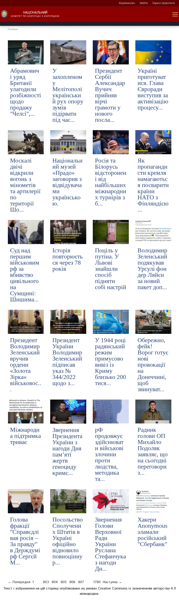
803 (46, 582)
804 (55, 582)
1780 (97, 582)
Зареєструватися (163, 3)
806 (72, 582)
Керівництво (127, 3)
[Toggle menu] (175, 14)
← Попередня (19, 582)
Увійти (143, 3)
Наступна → (112, 582)
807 (81, 582)
